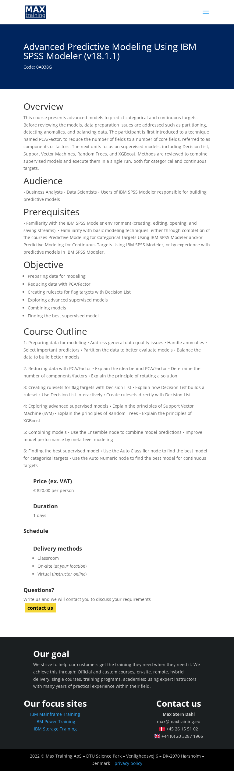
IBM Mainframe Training (55, 714)
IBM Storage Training (55, 729)
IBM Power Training (55, 721)
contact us (40, 608)
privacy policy (128, 763)
